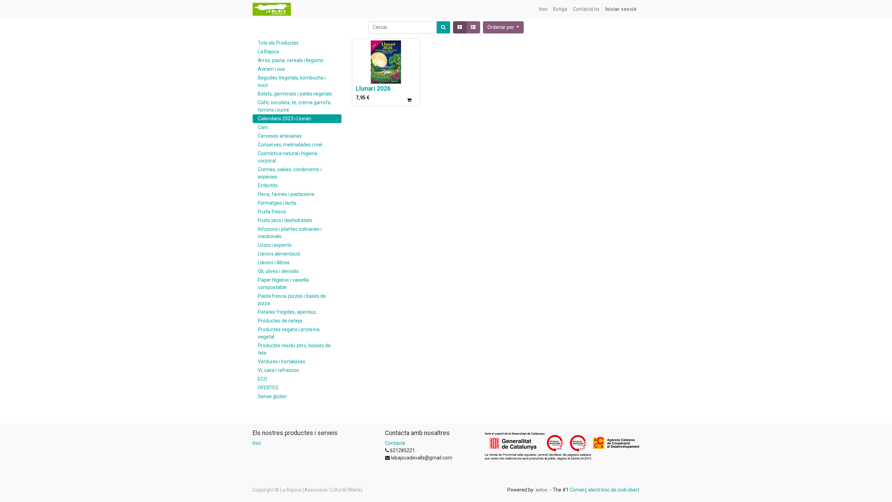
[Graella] (460, 27)
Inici (257, 443)
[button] (503, 27)
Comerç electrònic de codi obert (604, 490)
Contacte (395, 443)
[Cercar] (443, 27)
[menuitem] (543, 9)
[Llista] (473, 27)
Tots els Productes (278, 43)
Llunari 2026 (373, 88)
